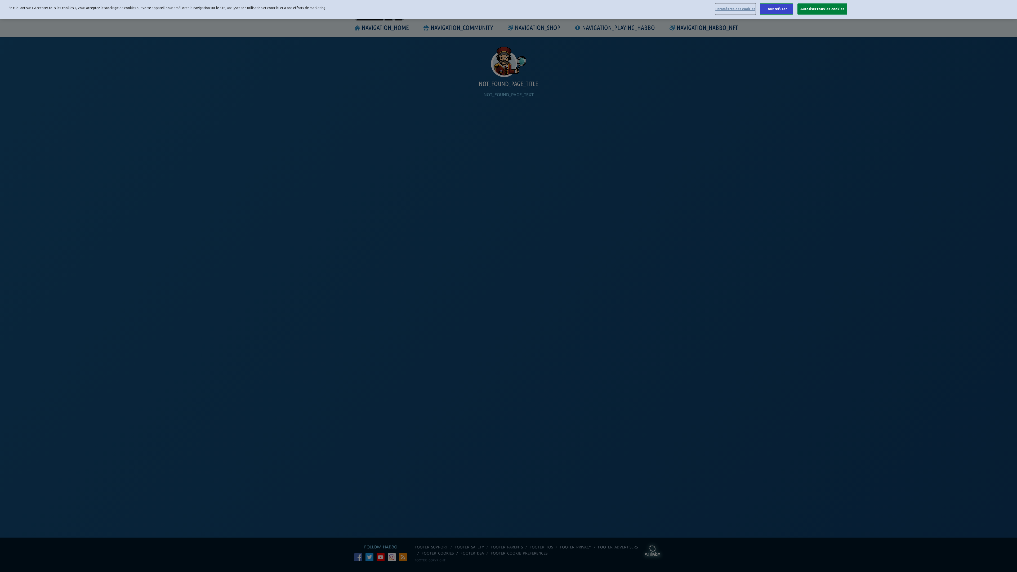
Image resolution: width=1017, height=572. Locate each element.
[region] (508, 9)
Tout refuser (776, 9)
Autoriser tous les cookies (822, 9)
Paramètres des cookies (735, 9)
